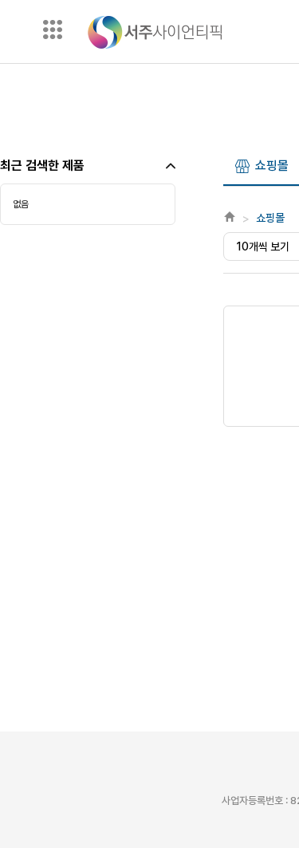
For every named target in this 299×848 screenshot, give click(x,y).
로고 (155, 32)
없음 (21, 204)
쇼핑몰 (272, 165)
